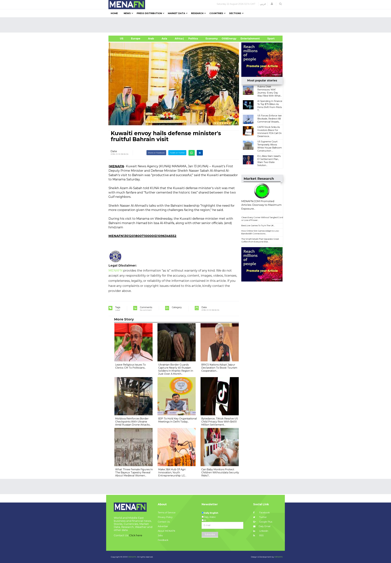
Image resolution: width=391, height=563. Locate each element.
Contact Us (164, 521)
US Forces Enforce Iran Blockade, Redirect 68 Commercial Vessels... (269, 118)
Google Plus (265, 521)
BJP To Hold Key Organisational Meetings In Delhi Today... (177, 420)
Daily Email (264, 526)
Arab (151, 38)
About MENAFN (166, 531)
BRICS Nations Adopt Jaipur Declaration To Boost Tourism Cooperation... (219, 367)
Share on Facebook (156, 153)
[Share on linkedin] (200, 152)
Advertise (163, 526)
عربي (263, 3)
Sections (235, 13)
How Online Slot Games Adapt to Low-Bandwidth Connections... (260, 232)
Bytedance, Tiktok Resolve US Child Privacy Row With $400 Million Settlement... (219, 421)
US (117, 38)
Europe (135, 38)
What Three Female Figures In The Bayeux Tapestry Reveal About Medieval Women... (134, 472)
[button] (272, 3)
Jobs (160, 535)
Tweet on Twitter (177, 153)
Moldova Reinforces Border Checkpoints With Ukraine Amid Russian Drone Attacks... (133, 421)
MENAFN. (132, 557)
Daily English (211, 513)
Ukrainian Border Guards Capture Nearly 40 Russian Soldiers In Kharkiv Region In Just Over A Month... (175, 369)
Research (197, 13)
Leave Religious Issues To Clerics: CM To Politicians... (130, 366)
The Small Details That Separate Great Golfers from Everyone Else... (260, 240)
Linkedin (263, 531)
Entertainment (245, 38)
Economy (212, 38)
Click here (135, 535)
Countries (216, 13)
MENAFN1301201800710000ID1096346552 (142, 236)
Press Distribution (149, 13)
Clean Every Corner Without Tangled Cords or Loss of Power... (262, 218)
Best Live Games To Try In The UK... (258, 225)
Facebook (264, 512)
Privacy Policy (165, 517)
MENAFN (116, 166)
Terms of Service (166, 512)
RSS (261, 535)
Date (114, 151)
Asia (164, 38)
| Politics (192, 38)
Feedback (163, 540)
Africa (178, 38)
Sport (268, 38)
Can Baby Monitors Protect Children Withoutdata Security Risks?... (220, 472)
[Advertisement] (196, 25)
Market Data (176, 13)
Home (114, 13)
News (127, 13)
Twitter (263, 517)
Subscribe (210, 534)
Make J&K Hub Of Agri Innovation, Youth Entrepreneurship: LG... (172, 472)
